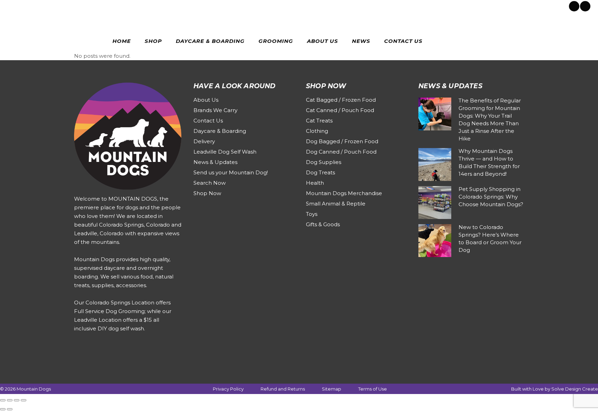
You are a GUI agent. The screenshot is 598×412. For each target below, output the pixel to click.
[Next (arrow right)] (9, 409)
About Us (205, 100)
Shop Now (207, 193)
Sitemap (331, 389)
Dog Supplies (323, 162)
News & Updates (215, 162)
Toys (311, 214)
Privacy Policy (228, 389)
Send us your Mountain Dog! (230, 172)
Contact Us (208, 120)
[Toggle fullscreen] (9, 400)
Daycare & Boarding (219, 131)
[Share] (16, 400)
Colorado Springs (32, 5)
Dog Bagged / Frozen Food (342, 141)
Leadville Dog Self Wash (224, 151)
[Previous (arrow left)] (3, 409)
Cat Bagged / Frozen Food (341, 100)
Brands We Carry (215, 110)
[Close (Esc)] (23, 400)
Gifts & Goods (323, 224)
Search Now (209, 183)
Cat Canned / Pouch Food (340, 110)
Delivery (204, 141)
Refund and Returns (283, 389)
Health (315, 183)
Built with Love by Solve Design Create (554, 389)
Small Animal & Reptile (335, 203)
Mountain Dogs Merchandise (344, 193)
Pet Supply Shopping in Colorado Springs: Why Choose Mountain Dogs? (491, 197)
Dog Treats (320, 172)
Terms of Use (372, 389)
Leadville (67, 5)
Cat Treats (319, 120)
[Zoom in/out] (3, 400)
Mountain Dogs (34, 389)
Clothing (317, 131)
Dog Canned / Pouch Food (341, 151)
